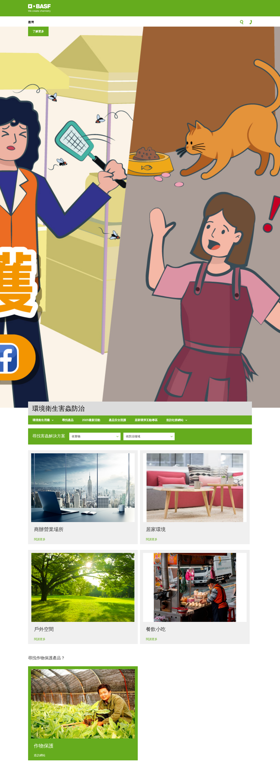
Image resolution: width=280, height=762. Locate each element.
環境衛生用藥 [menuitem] (41, 420)
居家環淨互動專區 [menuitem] (146, 420)
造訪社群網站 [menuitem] (174, 420)
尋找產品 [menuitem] (68, 420)
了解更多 (38, 31)
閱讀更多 (40, 539)
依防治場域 (133, 436)
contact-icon (249, 23)
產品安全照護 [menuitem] (117, 420)
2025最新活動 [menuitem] (91, 420)
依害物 (76, 436)
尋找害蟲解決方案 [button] (48, 435)
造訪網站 (39, 755)
